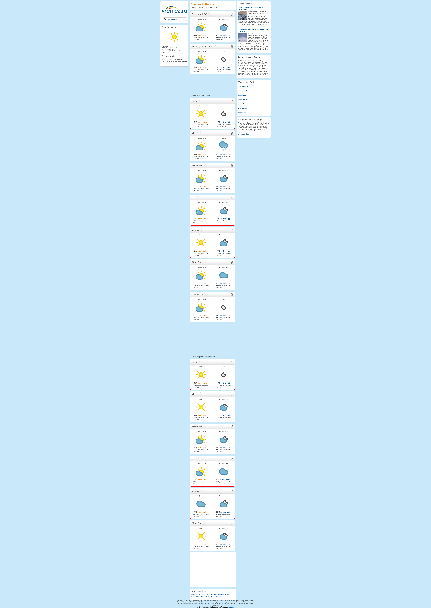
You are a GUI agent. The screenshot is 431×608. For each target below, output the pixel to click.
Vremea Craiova (243, 95)
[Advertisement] (213, 84)
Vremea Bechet (243, 99)
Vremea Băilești (243, 87)
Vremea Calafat (243, 91)
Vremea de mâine (243, 134)
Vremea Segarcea (244, 112)
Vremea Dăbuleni (243, 104)
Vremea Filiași (242, 108)
